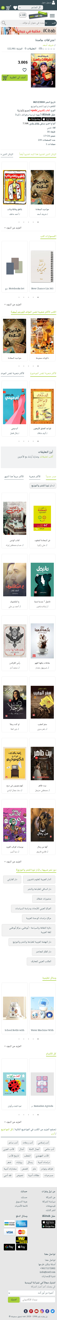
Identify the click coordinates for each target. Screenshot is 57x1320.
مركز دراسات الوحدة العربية (38, 918)
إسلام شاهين (41, 607)
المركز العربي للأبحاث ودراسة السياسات (33, 908)
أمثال (21, 1149)
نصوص (19, 1175)
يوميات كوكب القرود (14, 847)
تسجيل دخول (46, 2)
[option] (42, 189)
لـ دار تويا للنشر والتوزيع (42, 486)
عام (34, 1169)
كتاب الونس (15, 540)
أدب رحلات (28, 1143)
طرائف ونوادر (47, 1169)
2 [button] (33, 222)
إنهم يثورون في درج (14, 786)
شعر (9, 1162)
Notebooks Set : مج (14, 289)
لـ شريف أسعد (42, 214)
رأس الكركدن (14, 663)
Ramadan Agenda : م (42, 1106)
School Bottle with (14, 1030)
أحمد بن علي (14, 607)
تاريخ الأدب (14, 1156)
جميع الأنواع (23, 111)
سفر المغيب (42, 724)
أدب (53, 1134)
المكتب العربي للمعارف (41, 961)
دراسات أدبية (44, 1162)
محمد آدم (14, 668)
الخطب (27, 1156)
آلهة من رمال (42, 847)
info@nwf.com (47, 1272)
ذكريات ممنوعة (42, 358)
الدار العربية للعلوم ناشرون (39, 879)
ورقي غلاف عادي (34, 124)
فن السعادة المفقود (42, 540)
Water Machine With (42, 1030)
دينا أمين (13, 852)
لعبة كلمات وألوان (14, 1106)
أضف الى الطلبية (18, 77)
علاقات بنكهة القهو (42, 663)
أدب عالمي (49, 1149)
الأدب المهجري (42, 1156)
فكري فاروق (41, 852)
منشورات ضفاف (43, 899)
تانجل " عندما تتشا (42, 602)
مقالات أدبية (33, 1175)
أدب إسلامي (43, 1143)
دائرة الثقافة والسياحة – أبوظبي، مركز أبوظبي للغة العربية (30, 930)
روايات (19, 1162)
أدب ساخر (13, 1143)
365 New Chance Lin (42, 289)
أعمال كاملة (34, 1149)
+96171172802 (47, 1268)
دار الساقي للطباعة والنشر (39, 889)
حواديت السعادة (42, 209)
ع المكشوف (14, 602)
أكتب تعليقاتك (46, 457)
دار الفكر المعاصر (43, 952)
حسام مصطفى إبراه (14, 545)
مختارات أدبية (10, 1169)
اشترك (14, 1300)
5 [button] (19, 222)
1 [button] (38, 222)
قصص (25, 1169)
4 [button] (24, 222)
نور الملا (14, 729)
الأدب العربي (8, 1149)
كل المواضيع (7, 1129)
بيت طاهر (42, 786)
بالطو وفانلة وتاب (14, 209)
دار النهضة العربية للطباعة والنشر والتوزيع (32, 942)
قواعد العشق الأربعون (42, 429)
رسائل (30, 1162)
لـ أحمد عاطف (14, 214)
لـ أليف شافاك (42, 433)
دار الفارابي (12, 879)
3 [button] (28, 222)
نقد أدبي (7, 1175)
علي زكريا (41, 545)
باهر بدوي (41, 729)
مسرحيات (48, 1175)
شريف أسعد (48, 45)
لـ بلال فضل (14, 433)
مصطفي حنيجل (41, 790)
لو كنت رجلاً (14, 724)
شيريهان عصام (41, 668)
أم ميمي (14, 429)
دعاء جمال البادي (13, 790)
